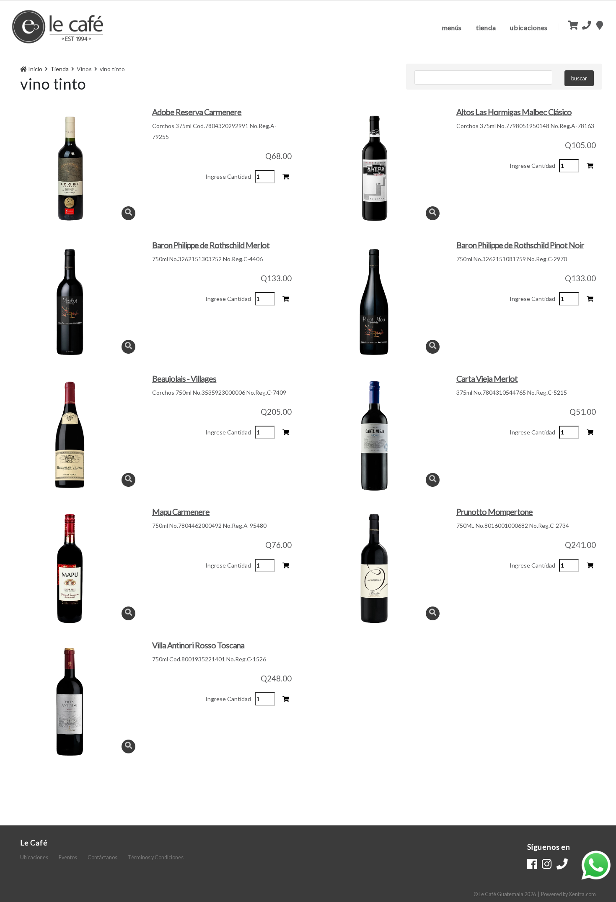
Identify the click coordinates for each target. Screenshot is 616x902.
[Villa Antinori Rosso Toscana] (70, 702)
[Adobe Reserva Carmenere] (70, 168)
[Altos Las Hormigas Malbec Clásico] (374, 168)
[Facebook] (532, 864)
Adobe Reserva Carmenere (196, 112)
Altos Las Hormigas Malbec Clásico (514, 112)
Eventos (68, 857)
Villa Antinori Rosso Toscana (198, 645)
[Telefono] (562, 864)
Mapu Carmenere (181, 512)
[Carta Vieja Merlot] (374, 435)
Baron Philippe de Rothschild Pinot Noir (520, 245)
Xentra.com (582, 894)
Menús (452, 27)
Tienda (486, 27)
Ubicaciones (529, 27)
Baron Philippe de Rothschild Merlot (210, 245)
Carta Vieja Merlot (487, 378)
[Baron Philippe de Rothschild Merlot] (70, 301)
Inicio (34, 68)
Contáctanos (102, 857)
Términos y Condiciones (156, 857)
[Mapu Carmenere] (70, 568)
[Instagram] (546, 864)
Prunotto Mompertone (494, 512)
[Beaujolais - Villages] (70, 435)
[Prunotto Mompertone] (374, 568)
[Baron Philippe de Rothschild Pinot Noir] (374, 301)
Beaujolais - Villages (184, 378)
